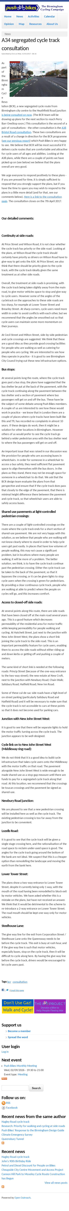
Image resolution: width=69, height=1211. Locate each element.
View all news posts (56, 1182)
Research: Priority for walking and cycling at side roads (33, 1126)
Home (7, 16)
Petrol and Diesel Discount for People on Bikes (28, 1165)
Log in (5, 1051)
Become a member (19, 1031)
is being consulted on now (17, 115)
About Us (52, 24)
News (19, 16)
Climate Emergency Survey (17, 1134)
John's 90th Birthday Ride (16, 1161)
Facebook (11, 1107)
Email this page (17, 991)
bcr (9, 982)
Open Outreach (22, 1198)
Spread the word (18, 1037)
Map (21, 24)
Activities (33, 16)
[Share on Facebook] (3, 991)
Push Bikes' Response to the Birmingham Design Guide (33, 1130)
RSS (8, 1103)
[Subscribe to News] (3, 1143)
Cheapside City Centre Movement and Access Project (32, 1170)
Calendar (49, 16)
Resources (35, 24)
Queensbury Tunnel (13, 1139)
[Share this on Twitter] (7, 991)
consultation (20, 982)
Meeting (22, 1074)
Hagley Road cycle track (15, 1121)
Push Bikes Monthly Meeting (20, 1066)
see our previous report (16, 141)
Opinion (9, 24)
